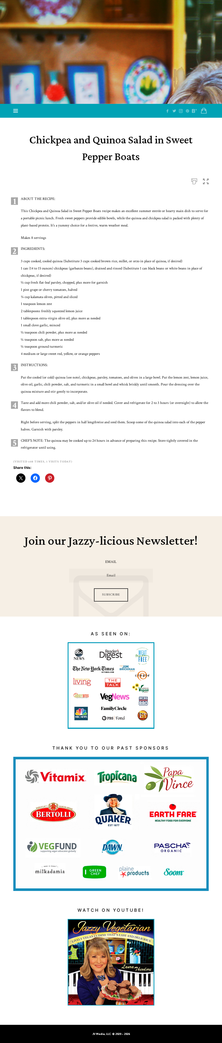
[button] (206, 180)
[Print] (194, 180)
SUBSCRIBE (111, 595)
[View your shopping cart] (204, 111)
